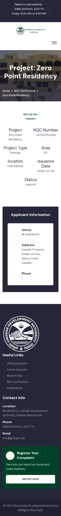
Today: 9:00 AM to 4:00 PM (28, 13)
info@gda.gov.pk (14, 438)
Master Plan (14, 375)
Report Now (30, 479)
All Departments (17, 363)
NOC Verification (25, 90)
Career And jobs (17, 369)
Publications (15, 388)
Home (6, 90)
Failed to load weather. (29, 4)
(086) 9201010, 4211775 (29, 9)
